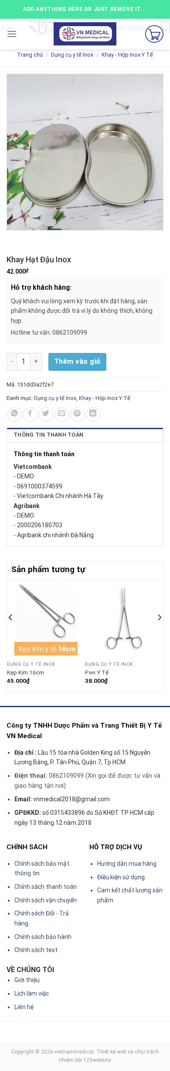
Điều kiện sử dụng (121, 877)
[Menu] (12, 33)
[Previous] (11, 635)
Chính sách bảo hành (42, 936)
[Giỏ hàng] (154, 34)
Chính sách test (36, 949)
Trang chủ (30, 54)
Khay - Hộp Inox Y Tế (127, 54)
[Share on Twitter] (46, 414)
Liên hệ (24, 1006)
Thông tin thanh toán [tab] (48, 434)
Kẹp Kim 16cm (25, 672)
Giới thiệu (27, 979)
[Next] (159, 635)
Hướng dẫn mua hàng (126, 863)
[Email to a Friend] (61, 414)
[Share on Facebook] (30, 414)
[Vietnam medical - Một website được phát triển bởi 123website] (85, 34)
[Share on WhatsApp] (14, 414)
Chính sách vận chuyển (45, 900)
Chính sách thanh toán (45, 886)
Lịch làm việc (31, 993)
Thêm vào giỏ (77, 361)
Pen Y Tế (97, 672)
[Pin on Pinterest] (77, 414)
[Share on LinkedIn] (93, 414)
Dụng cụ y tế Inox (72, 54)
